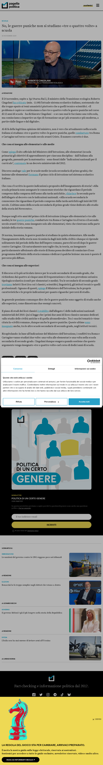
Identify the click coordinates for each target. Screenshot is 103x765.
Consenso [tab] (17, 369)
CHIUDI (98, 719)
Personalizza (50, 402)
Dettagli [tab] (51, 369)
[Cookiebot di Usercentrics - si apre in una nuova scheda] (89, 361)
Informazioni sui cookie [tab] (85, 369)
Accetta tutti (84, 402)
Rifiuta (19, 402)
